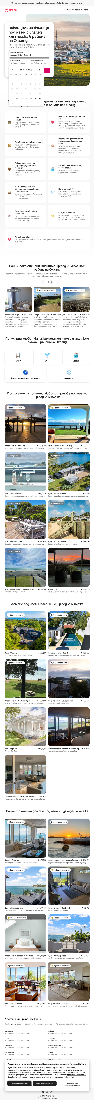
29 (35, 98)
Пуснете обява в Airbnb (77, 10)
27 (26, 98)
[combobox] (29, 55)
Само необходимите (44, 1083)
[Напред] (51, 282)
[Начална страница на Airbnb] (11, 9)
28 (31, 98)
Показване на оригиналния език (70, 3)
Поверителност (43, 1098)
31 (12, 103)
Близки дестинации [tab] (13, 1024)
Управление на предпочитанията (72, 1084)
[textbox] (18, 63)
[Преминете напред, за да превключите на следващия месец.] (39, 70)
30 (40, 98)
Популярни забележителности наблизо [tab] (72, 1024)
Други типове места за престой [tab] (38, 1024)
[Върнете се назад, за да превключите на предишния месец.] (12, 70)
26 (21, 98)
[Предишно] (43, 282)
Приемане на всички (19, 1083)
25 (17, 98)
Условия (55, 1098)
